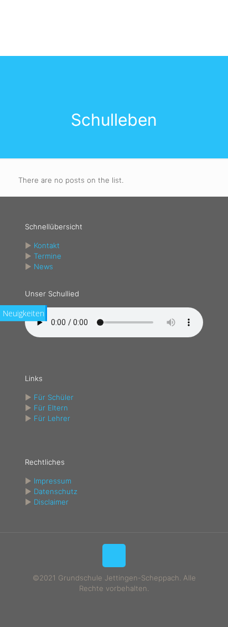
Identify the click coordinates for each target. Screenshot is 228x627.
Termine (47, 255)
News (43, 266)
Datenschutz (55, 491)
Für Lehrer (52, 418)
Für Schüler (54, 397)
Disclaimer (51, 501)
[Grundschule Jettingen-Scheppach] (114, 28)
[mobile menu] (213, 22)
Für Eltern (51, 407)
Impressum (52, 480)
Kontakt (47, 245)
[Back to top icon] (114, 555)
